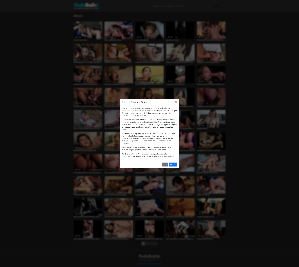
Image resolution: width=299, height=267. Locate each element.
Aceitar (173, 164)
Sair (165, 164)
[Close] (176, 102)
